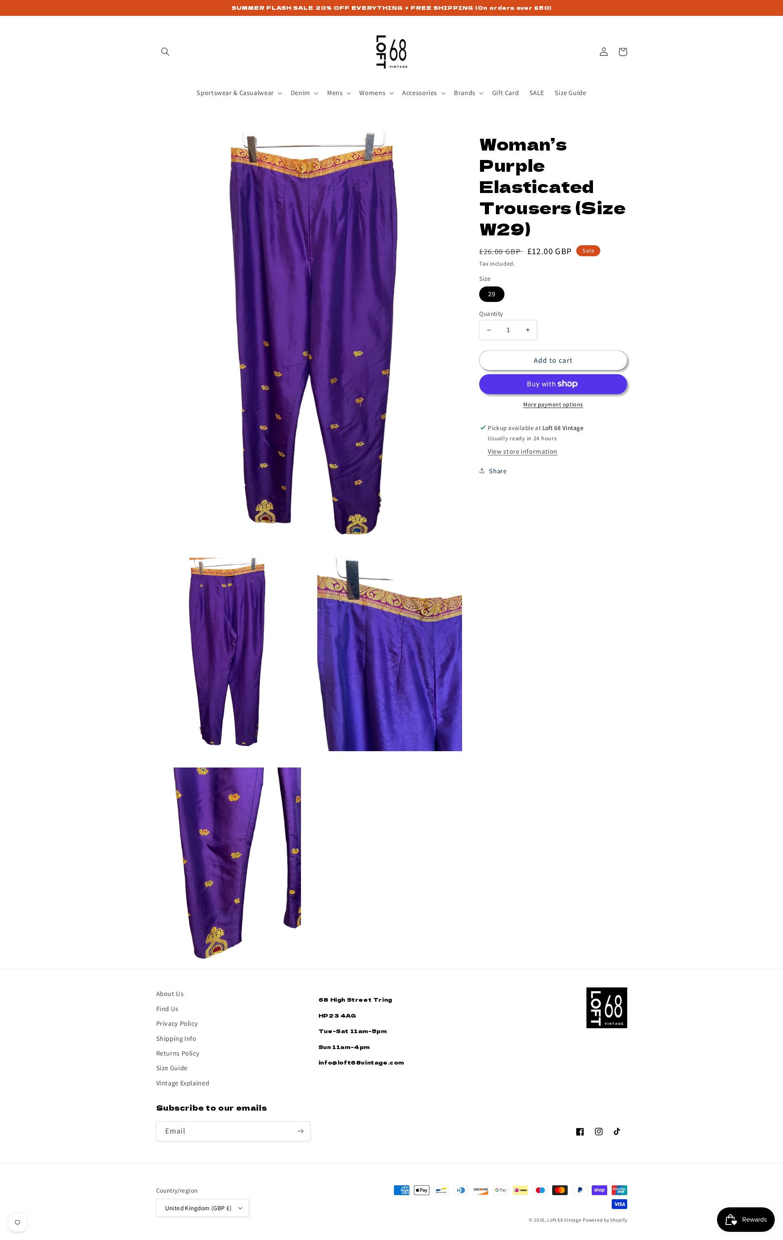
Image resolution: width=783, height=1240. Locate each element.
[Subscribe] (300, 1131)
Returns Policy (178, 1053)
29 (491, 294)
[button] (165, 51)
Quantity (491, 313)
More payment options (553, 404)
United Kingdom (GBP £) (198, 1208)
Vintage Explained (183, 1082)
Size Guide (172, 1067)
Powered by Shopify (605, 1220)
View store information (522, 451)
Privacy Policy (177, 1023)
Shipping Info (176, 1038)
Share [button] (498, 470)
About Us (170, 993)
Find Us (167, 1008)
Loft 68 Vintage (564, 1220)
